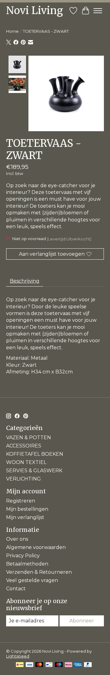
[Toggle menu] (98, 11)
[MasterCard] (39, 665)
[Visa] (30, 665)
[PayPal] (88, 665)
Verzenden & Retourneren (39, 572)
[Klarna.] (68, 665)
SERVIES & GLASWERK (34, 470)
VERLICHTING (23, 479)
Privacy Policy (23, 555)
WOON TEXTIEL (26, 462)
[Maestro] (59, 665)
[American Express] (78, 665)
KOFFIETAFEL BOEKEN (34, 454)
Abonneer (81, 621)
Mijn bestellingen (27, 509)
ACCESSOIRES (23, 446)
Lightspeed (17, 656)
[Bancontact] (49, 665)
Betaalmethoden (27, 564)
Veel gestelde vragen (32, 580)
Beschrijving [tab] (24, 281)
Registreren (20, 501)
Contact (16, 589)
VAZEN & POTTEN (28, 437)
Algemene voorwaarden (36, 547)
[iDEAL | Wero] (20, 665)
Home (12, 31)
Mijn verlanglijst (25, 517)
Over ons (17, 539)
